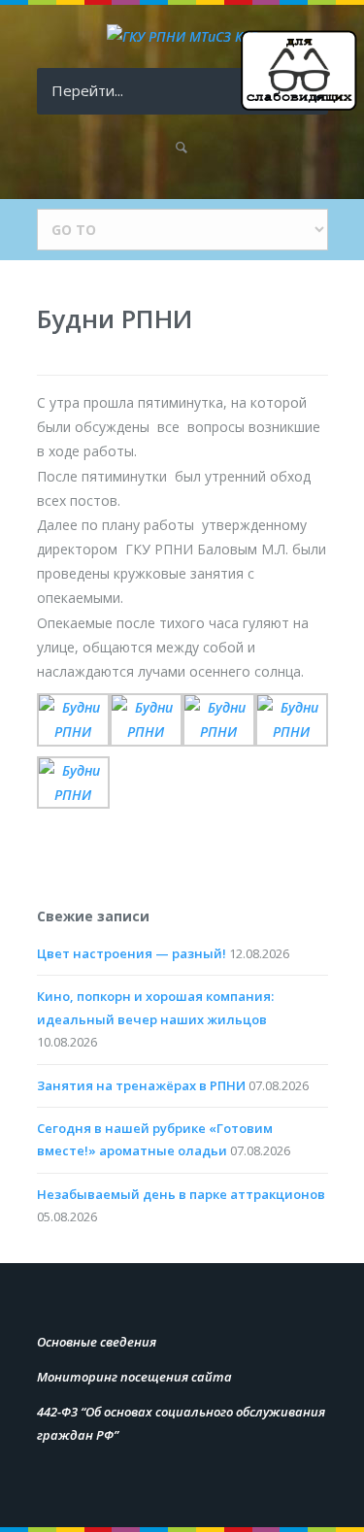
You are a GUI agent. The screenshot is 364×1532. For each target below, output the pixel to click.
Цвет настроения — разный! (131, 953)
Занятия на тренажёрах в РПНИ (141, 1085)
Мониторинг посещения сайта (134, 1376)
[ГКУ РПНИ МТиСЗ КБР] (182, 36)
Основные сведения (96, 1341)
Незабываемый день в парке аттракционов (181, 1194)
